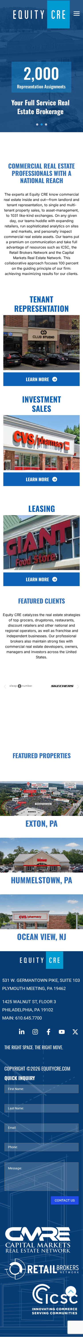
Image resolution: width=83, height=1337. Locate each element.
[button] (5, 686)
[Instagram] (35, 1031)
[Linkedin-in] (21, 1031)
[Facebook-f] (48, 1031)
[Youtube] (61, 1031)
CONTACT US (65, 1200)
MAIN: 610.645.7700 (22, 1018)
